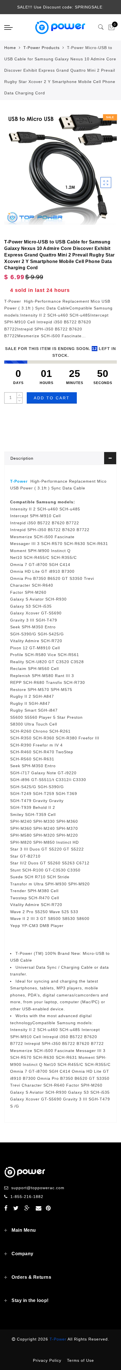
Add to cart (52, 398)
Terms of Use (80, 1360)
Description (21, 458)
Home (10, 47)
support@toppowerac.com (37, 1188)
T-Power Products (41, 47)
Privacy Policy (47, 1360)
